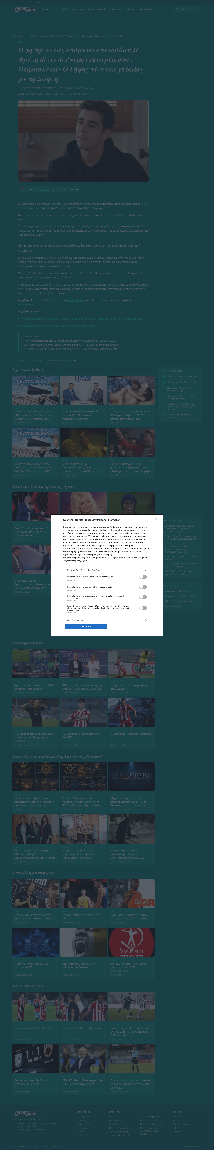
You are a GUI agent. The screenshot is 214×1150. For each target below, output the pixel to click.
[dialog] (107, 575)
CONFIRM (86, 626)
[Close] (157, 520)
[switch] (143, 577)
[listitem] (107, 570)
